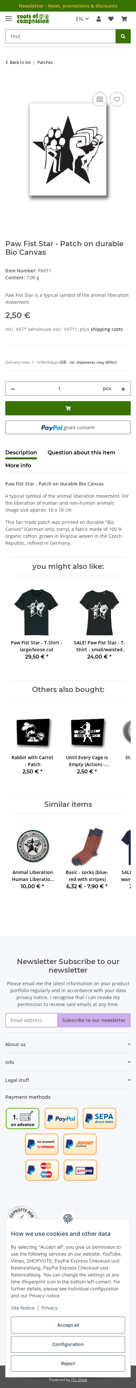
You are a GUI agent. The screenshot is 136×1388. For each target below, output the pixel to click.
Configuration (68, 1344)
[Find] (123, 36)
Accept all (68, 1325)
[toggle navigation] (8, 16)
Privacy (50, 1308)
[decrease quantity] (13, 388)
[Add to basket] (10, 83)
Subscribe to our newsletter (93, 1020)
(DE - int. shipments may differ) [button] (88, 362)
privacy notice (32, 997)
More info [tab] (18, 465)
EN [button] (79, 19)
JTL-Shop (79, 1379)
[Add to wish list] (117, 99)
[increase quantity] (123, 388)
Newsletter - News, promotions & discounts (68, 6)
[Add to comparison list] (99, 99)
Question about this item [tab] (82, 452)
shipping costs (107, 329)
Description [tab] (21, 452)
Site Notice (23, 1308)
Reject (68, 1363)
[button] (99, 18)
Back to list (20, 62)
